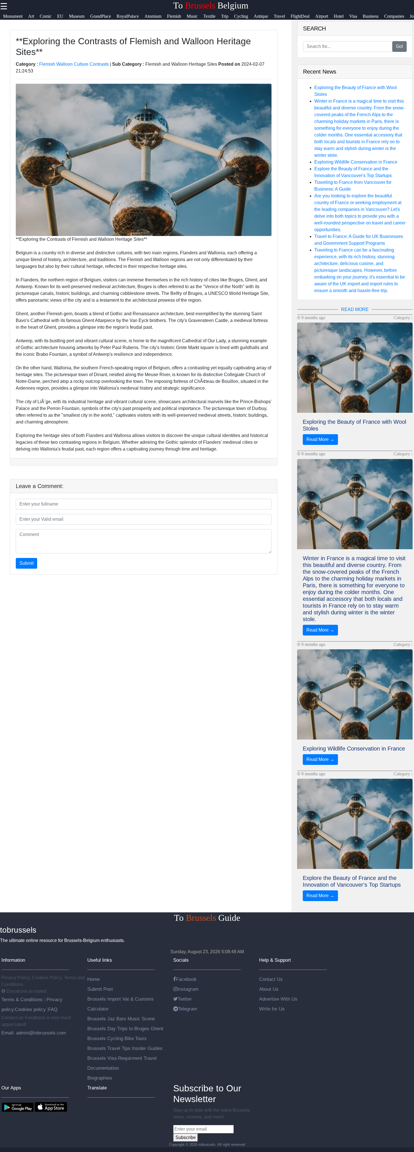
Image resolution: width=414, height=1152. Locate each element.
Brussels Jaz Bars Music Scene (121, 1018)
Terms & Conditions (22, 999)
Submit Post (100, 989)
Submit (26, 563)
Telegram (187, 1009)
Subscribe (185, 1137)
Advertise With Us (278, 999)
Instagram (188, 989)
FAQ (52, 1009)
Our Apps (11, 1088)
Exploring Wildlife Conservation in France (355, 162)
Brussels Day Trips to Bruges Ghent (125, 1028)
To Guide (207, 918)
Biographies (99, 1078)
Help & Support (275, 960)
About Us (269, 989)
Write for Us (272, 1009)
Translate (97, 1088)
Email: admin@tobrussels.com (33, 1033)
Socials (181, 960)
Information (13, 960)
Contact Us (271, 979)
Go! (399, 46)
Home (93, 979)
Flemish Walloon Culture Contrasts (74, 64)
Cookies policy (30, 1009)
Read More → (320, 439)
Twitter (185, 999)
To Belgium (210, 5)
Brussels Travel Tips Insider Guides (125, 1048)
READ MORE (355, 309)
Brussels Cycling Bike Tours (117, 1038)
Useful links (99, 960)
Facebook (186, 979)
